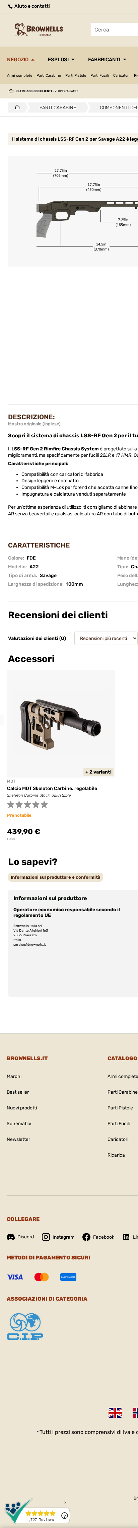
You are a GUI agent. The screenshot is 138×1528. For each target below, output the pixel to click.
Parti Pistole (75, 75)
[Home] (15, 107)
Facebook (103, 1237)
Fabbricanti (104, 60)
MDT (11, 781)
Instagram (63, 1237)
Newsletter (18, 1139)
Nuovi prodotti (22, 1108)
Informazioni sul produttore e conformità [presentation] (55, 877)
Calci (11, 839)
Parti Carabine (49, 75)
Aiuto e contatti (31, 6)
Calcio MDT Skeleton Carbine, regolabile (52, 788)
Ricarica (116, 1155)
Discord (25, 1237)
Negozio (17, 60)
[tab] (55, 877)
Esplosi (58, 60)
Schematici (19, 1123)
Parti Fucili (99, 75)
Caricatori (121, 75)
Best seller (18, 1092)
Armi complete (19, 75)
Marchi (14, 1076)
